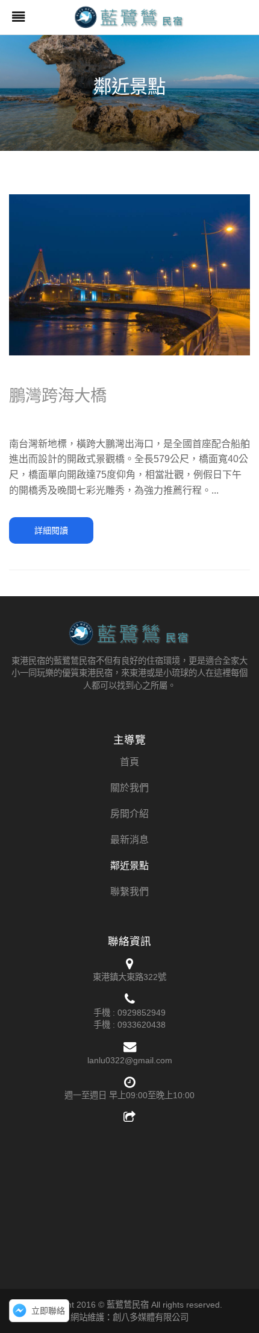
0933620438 (141, 1024)
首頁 (129, 762)
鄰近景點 (129, 866)
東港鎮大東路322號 (129, 977)
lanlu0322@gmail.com (129, 1060)
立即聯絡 (48, 1311)
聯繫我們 (129, 891)
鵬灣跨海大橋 (58, 395)
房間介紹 (129, 814)
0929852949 (141, 1012)
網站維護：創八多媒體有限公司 (129, 1317)
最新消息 (129, 840)
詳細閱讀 (51, 530)
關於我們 (129, 788)
